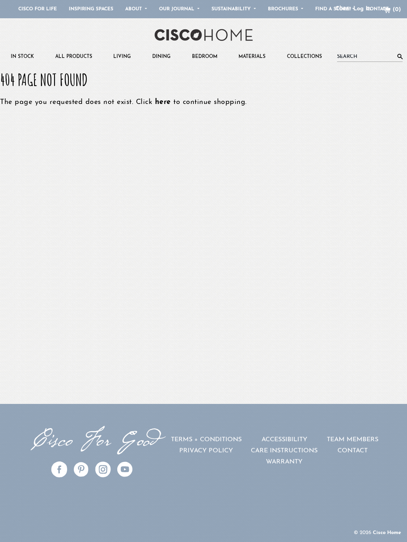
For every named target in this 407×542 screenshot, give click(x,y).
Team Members (352, 439)
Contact (352, 451)
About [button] (134, 9)
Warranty (284, 462)
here (163, 102)
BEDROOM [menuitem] (204, 56)
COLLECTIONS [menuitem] (304, 56)
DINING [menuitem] (161, 56)
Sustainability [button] (231, 9)
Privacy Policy (206, 451)
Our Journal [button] (177, 9)
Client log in (353, 9)
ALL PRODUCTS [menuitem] (73, 56)
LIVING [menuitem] (122, 56)
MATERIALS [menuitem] (252, 56)
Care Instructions (284, 451)
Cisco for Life (37, 9)
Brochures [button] (284, 9)
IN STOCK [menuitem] (22, 56)
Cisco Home (387, 532)
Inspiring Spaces (91, 9)
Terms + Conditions (206, 439)
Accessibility (284, 439)
